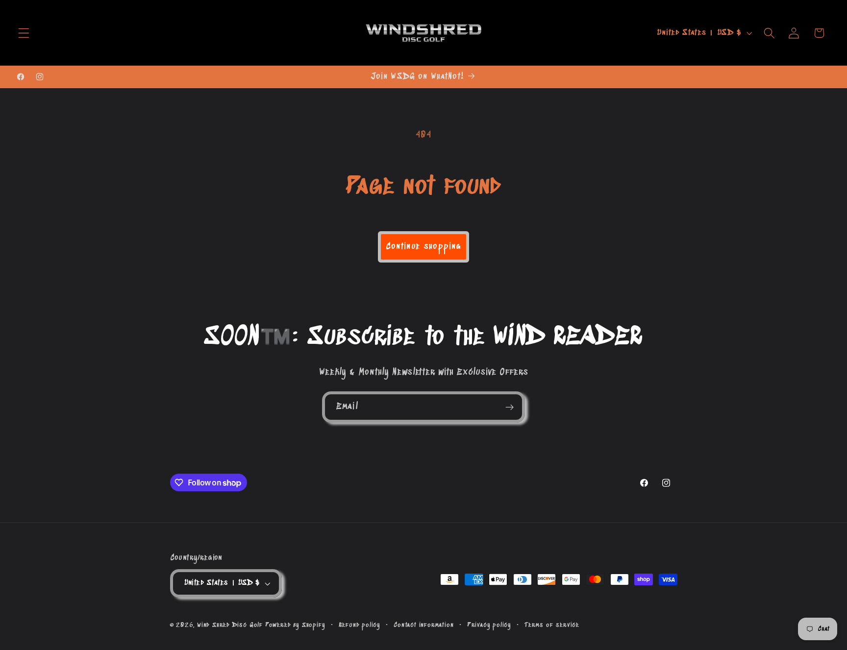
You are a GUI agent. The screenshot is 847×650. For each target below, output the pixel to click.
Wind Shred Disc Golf (230, 625)
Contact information (423, 625)
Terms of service (551, 625)
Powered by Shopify (295, 625)
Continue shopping (424, 246)
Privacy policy (489, 625)
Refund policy (359, 625)
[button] (23, 33)
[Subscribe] (509, 407)
